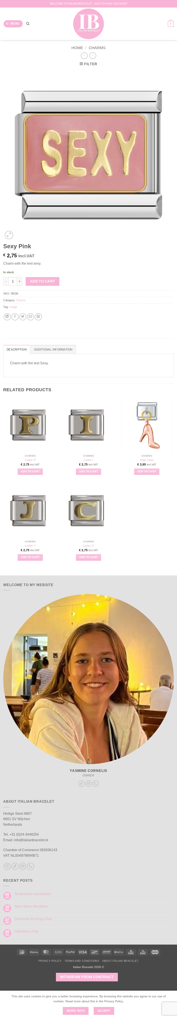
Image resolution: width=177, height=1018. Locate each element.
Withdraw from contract (87, 977)
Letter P (30, 460)
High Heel (146, 460)
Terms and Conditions (82, 960)
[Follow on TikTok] (81, 783)
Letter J (30, 545)
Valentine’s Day (26, 931)
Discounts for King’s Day (33, 919)
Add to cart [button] (30, 471)
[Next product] (84, 55)
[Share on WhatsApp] (7, 316)
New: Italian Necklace (31, 906)
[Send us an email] (88, 783)
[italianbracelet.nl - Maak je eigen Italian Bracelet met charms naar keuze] (88, 24)
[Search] (27, 24)
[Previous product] (92, 55)
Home (77, 47)
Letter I (88, 460)
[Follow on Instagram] (7, 866)
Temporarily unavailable (32, 894)
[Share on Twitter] (22, 316)
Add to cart (42, 281)
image (13, 307)
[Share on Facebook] (15, 316)
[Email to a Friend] (30, 316)
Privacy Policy (50, 960)
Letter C (88, 545)
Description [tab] (17, 349)
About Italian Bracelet (120, 960)
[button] (13, 23)
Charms (97, 47)
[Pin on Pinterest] (38, 316)
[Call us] (95, 783)
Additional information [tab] (53, 349)
